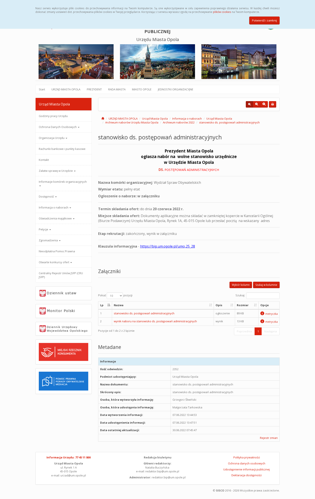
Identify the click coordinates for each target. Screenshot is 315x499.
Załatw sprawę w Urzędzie (56, 171)
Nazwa (118, 305)
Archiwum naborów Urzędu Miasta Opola (131, 122)
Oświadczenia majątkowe (55, 218)
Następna (270, 331)
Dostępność (47, 196)
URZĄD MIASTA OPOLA (65, 89)
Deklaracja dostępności (246, 475)
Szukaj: (240, 295)
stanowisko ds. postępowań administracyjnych (229, 122)
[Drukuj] (272, 104)
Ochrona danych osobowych (246, 463)
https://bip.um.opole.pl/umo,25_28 (167, 246)
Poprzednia (244, 331)
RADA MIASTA (117, 89)
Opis (219, 305)
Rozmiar (243, 305)
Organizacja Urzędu (52, 138)
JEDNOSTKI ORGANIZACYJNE (175, 89)
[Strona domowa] (102, 118)
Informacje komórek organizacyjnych (63, 182)
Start (42, 89)
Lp (102, 305)
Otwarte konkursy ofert (54, 262)
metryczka (271, 313)
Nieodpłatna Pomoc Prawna (57, 251)
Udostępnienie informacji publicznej (246, 469)
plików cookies (222, 12)
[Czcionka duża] (264, 104)
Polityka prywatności (246, 457)
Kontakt (44, 160)
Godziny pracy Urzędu (53, 116)
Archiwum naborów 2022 (179, 122)
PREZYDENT (94, 89)
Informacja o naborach (54, 207)
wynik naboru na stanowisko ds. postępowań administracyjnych (155, 321)
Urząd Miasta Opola (155, 118)
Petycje (44, 229)
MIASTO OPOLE (142, 89)
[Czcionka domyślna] (249, 104)
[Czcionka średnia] (256, 104)
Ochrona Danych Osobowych (58, 127)
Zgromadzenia (48, 240)
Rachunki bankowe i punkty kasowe (62, 149)
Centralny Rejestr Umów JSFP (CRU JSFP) (61, 275)
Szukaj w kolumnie (266, 285)
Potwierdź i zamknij (264, 20)
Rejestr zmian (269, 438)
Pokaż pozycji (115, 295)
